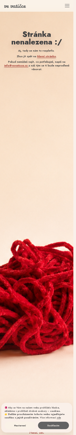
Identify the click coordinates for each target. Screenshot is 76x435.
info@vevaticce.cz (16, 65)
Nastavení (20, 425)
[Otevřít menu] (64, 6)
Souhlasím (53, 425)
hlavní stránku (46, 56)
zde (59, 417)
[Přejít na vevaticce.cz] (18, 6)
